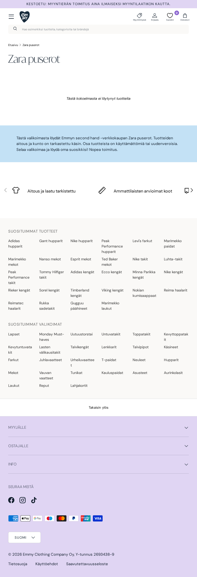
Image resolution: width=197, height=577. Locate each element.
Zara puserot (31, 45)
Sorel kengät (49, 290)
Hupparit (171, 360)
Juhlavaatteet (50, 360)
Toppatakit (141, 334)
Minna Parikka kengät (144, 275)
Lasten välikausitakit (49, 350)
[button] (185, 16)
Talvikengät (80, 347)
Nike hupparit (82, 241)
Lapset (13, 334)
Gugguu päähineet (79, 306)
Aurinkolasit (173, 372)
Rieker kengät (19, 290)
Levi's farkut (142, 241)
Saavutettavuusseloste (87, 563)
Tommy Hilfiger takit (51, 275)
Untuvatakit (111, 334)
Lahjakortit (79, 385)
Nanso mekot (50, 259)
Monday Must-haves (51, 337)
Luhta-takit (173, 259)
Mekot (13, 372)
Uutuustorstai (82, 334)
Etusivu (13, 45)
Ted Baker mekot (110, 262)
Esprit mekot (81, 259)
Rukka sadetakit (47, 306)
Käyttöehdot (46, 563)
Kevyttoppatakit (176, 337)
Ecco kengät (112, 272)
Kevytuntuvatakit (20, 350)
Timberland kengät (80, 293)
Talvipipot (141, 347)
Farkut (13, 360)
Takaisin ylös (99, 407)
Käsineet (171, 347)
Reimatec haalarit (16, 306)
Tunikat (76, 372)
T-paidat (109, 360)
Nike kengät (173, 272)
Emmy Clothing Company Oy (48, 554)
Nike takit (140, 259)
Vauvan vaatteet (46, 375)
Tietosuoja (17, 563)
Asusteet (140, 372)
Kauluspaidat (112, 372)
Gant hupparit (51, 241)
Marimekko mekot (17, 262)
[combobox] (98, 29)
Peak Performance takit (18, 277)
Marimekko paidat (173, 244)
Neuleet (139, 360)
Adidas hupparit (15, 244)
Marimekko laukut (110, 306)
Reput (44, 385)
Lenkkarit (109, 347)
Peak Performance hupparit (112, 246)
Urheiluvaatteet (82, 363)
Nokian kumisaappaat (144, 293)
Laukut (13, 385)
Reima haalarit (175, 290)
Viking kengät (112, 290)
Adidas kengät (82, 272)
